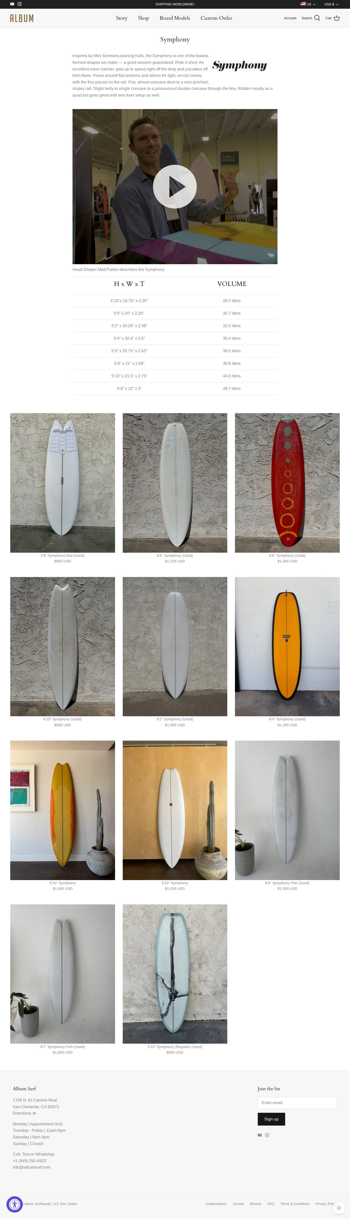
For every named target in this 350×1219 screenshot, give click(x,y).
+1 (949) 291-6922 (29, 1161)
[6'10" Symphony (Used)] (62, 647)
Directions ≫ (25, 1113)
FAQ (270, 1204)
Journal (238, 1204)
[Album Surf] (21, 18)
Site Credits (68, 1204)
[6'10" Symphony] (62, 810)
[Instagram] (20, 4)
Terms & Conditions (295, 1204)
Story (122, 18)
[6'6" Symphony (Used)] (175, 483)
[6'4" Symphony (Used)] (287, 647)
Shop (143, 18)
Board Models (175, 18)
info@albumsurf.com (31, 1167)
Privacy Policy (326, 1204)
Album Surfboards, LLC (41, 1204)
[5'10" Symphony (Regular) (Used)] (175, 974)
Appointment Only (46, 1124)
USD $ (329, 4)
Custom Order (216, 18)
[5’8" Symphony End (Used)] (62, 483)
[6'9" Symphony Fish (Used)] (287, 810)
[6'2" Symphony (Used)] (175, 647)
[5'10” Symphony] (175, 810)
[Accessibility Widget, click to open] (14, 1204)
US (308, 4)
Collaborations (216, 1204)
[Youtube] (12, 4)
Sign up (271, 1119)
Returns (255, 1204)
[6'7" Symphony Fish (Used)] (62, 974)
